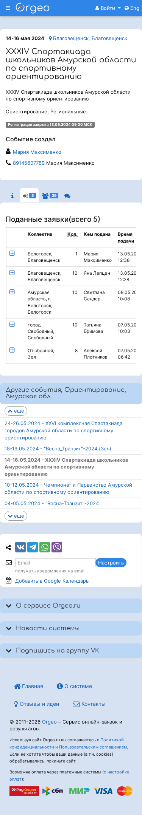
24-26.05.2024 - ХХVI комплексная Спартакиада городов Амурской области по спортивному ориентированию (63, 430)
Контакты (93, 704)
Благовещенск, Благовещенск (89, 38)
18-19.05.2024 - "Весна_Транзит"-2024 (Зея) (58, 448)
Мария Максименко (37, 152)
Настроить (111, 563)
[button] (108, 8)
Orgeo (49, 722)
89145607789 (29, 163)
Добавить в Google (52, 581)
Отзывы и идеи (38, 704)
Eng (134, 8)
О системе (77, 686)
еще (18, 411)
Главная (31, 686)
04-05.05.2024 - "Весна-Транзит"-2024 (52, 503)
